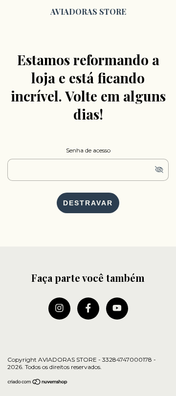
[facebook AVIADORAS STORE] (88, 308)
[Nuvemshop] (37, 382)
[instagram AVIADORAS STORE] (59, 308)
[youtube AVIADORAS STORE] (117, 308)
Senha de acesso (88, 150)
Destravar (88, 203)
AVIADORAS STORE (88, 11)
